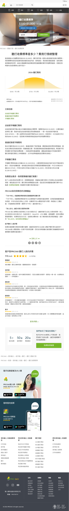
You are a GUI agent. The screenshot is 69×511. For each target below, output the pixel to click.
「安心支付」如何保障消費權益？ (18, 219)
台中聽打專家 (39, 447)
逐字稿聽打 (4, 449)
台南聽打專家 (39, 456)
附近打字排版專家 (23, 449)
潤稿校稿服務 (5, 458)
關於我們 (30, 481)
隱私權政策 (61, 485)
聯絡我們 (30, 494)
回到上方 (34, 238)
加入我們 (30, 487)
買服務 (39, 481)
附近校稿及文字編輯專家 (25, 461)
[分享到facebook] (30, 243)
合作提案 (30, 491)
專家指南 (50, 487)
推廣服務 (50, 489)
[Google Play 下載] (19, 394)
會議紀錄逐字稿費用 (12, 116)
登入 (66, 5)
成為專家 (50, 483)
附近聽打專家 (22, 463)
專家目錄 (40, 494)
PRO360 (3, 48)
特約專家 (50, 494)
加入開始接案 (33, 39)
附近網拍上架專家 (23, 455)
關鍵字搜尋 (40, 498)
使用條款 (60, 483)
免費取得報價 (44, 34)
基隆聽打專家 (39, 464)
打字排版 (3, 444)
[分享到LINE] (39, 243)
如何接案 (50, 485)
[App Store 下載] (8, 394)
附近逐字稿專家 (23, 452)
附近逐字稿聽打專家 (24, 447)
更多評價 (33, 322)
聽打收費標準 (19, 48)
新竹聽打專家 (39, 461)
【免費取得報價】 (14, 185)
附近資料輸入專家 (23, 458)
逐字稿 (18, 356)
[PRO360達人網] (7, 485)
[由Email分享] (33, 243)
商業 (9, 360)
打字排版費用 (57, 444)
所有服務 (40, 487)
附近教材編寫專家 (23, 466)
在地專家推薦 (41, 496)
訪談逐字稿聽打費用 (12, 113)
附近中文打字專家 (23, 444)
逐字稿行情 (56, 447)
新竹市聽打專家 (40, 458)
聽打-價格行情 (31, 356)
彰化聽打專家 (39, 467)
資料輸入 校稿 (17, 360)
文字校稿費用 (57, 452)
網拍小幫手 (4, 452)
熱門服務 (40, 485)
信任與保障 (61, 487)
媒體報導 (30, 483)
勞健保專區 (51, 496)
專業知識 (40, 491)
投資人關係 (31, 489)
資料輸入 (11, 356)
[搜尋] (32, 5)
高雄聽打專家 (39, 453)
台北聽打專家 (39, 442)
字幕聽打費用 (9, 119)
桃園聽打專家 (39, 450)
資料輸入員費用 (57, 449)
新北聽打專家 (39, 444)
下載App (65, 1)
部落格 (29, 485)
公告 (59, 489)
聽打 (23, 356)
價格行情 (10, 48)
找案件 (50, 481)
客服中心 (60, 481)
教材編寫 (3, 463)
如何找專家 (40, 483)
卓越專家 (50, 491)
